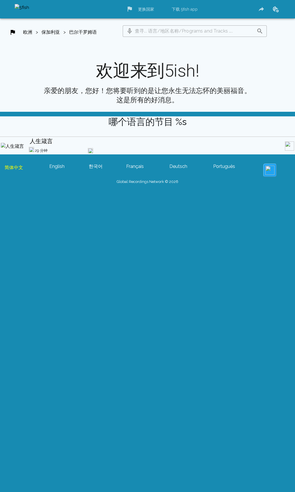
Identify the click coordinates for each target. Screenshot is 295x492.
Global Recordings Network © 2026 (147, 181)
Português (224, 166)
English (57, 166)
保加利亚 (50, 32)
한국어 (96, 166)
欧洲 (27, 32)
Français (135, 166)
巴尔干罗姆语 (83, 32)
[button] (129, 31)
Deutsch (178, 166)
